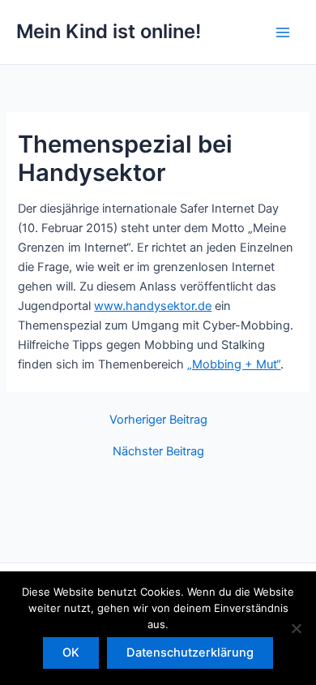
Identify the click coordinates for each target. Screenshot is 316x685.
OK (70, 652)
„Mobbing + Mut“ (233, 364)
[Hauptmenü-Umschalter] (283, 32)
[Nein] (296, 628)
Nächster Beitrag (158, 452)
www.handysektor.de (152, 306)
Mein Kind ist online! (108, 31)
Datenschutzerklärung (190, 652)
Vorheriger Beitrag (158, 420)
